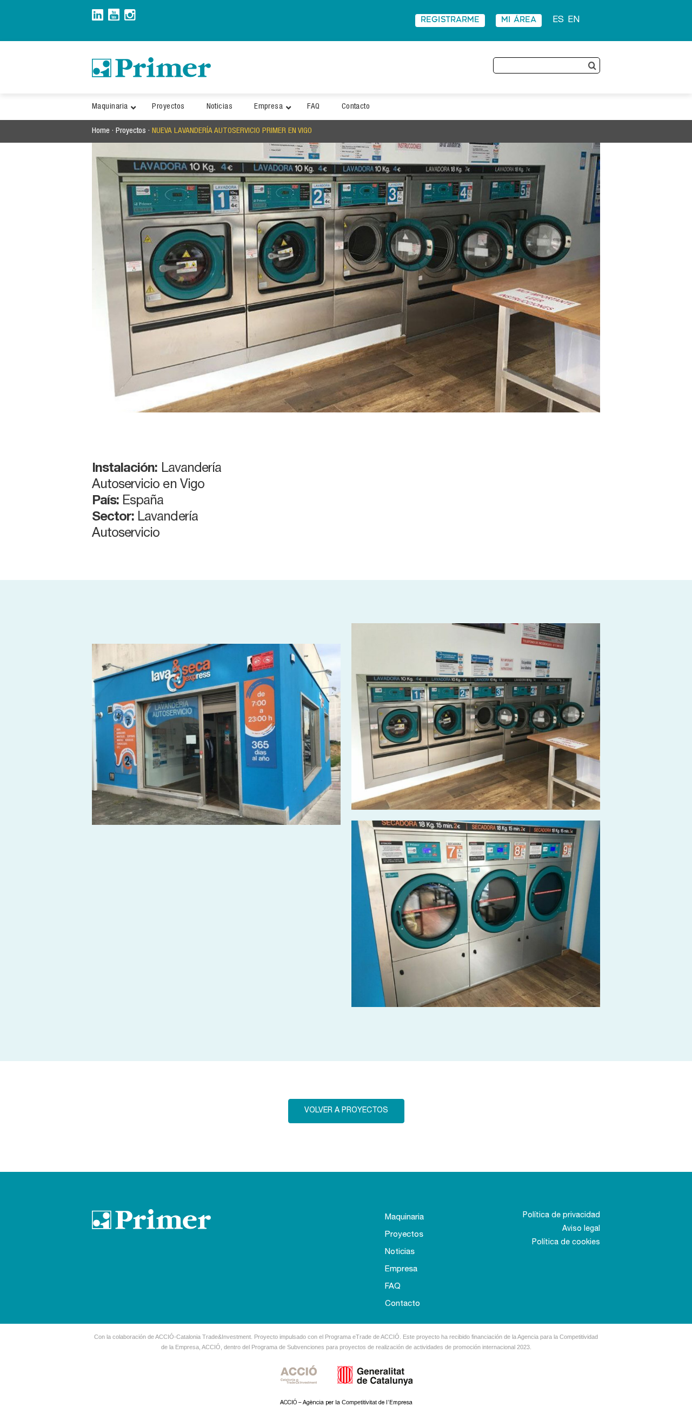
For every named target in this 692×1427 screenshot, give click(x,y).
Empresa (401, 1269)
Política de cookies (566, 1242)
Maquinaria (404, 1217)
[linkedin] (97, 13)
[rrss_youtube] (113, 13)
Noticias (400, 1252)
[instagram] (130, 13)
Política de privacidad (561, 1215)
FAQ (393, 1287)
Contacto (402, 1304)
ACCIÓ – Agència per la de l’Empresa (346, 1403)
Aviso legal (581, 1229)
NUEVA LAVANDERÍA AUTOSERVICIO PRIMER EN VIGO (232, 131)
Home (101, 131)
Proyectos (131, 131)
